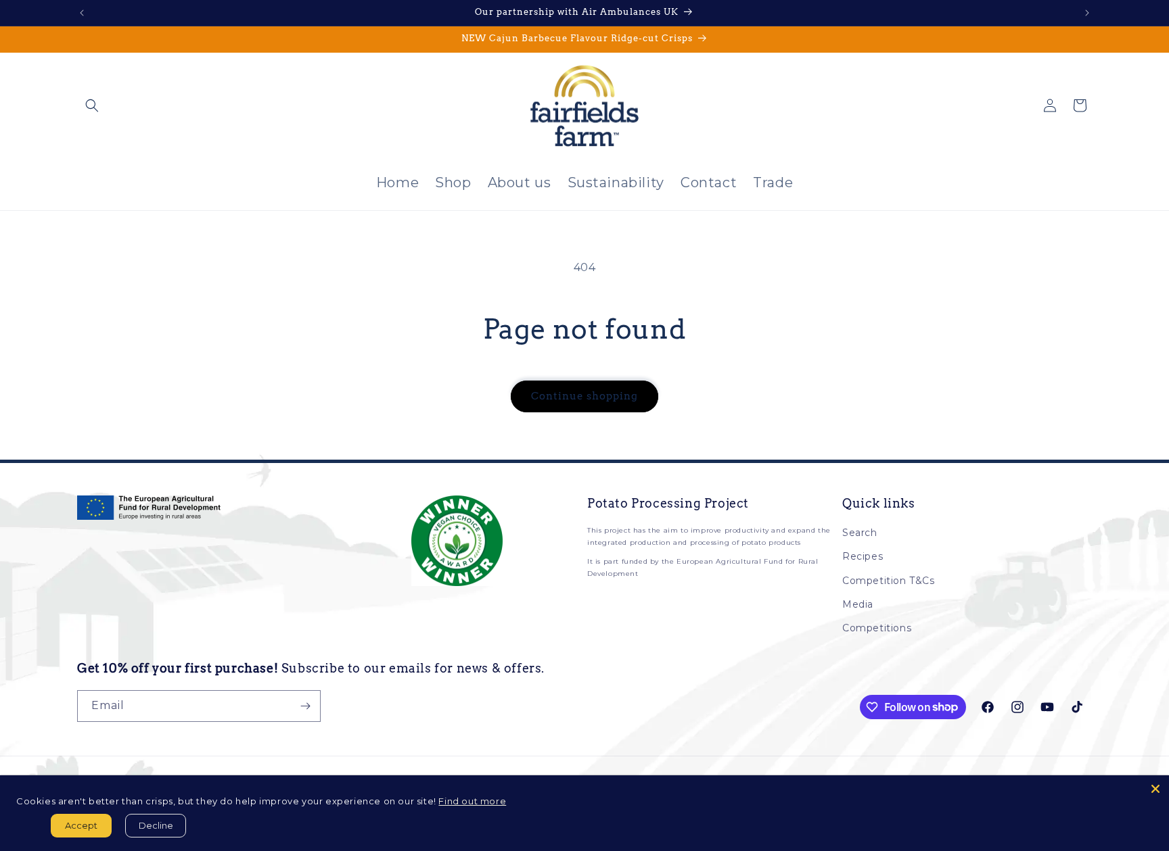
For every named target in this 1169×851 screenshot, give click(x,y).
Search (859, 533)
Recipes (862, 556)
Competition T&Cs (888, 581)
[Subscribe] (305, 706)
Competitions (876, 628)
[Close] (1155, 789)
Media (857, 604)
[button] (92, 105)
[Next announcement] (1087, 13)
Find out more (472, 801)
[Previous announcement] (82, 13)
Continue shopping (584, 396)
